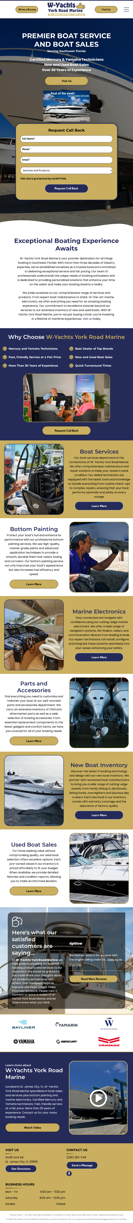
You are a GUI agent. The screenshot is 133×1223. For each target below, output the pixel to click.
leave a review (38, 995)
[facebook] (69, 1174)
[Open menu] (126, 9)
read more (114, 960)
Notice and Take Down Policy (84, 1214)
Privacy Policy (16, 1214)
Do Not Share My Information (39, 1214)
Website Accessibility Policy (111, 1214)
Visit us (87, 319)
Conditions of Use (62, 1214)
